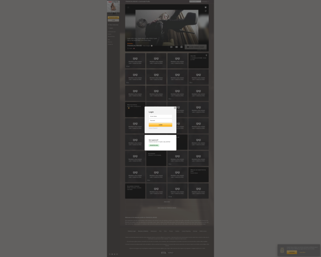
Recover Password (153, 128)
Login (160, 124)
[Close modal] (175, 108)
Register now (154, 145)
